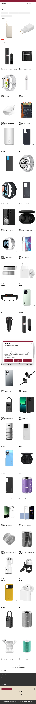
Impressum (5, 701)
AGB (11, 701)
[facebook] (17, 692)
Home (1, 670)
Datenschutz (14, 701)
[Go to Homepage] (4, 3)
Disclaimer (25, 701)
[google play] (21, 695)
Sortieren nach (4, 13)
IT (29, 688)
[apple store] (19, 695)
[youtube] (19, 692)
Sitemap (8, 701)
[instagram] (15, 692)
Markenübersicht (30, 701)
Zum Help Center (18, 697)
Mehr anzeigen (18, 665)
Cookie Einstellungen (20, 701)
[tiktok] (21, 692)
